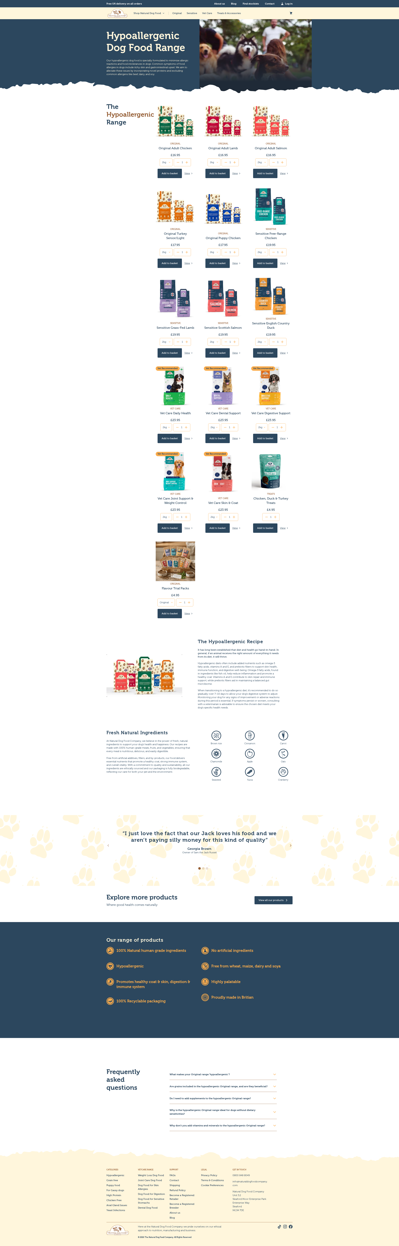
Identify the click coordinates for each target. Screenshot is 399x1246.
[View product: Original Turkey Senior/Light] (175, 227)
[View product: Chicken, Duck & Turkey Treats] (271, 492)
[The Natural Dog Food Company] (117, 13)
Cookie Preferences (212, 1185)
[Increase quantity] (187, 162)
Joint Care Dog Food (150, 1180)
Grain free (112, 1180)
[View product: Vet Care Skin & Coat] (223, 492)
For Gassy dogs (115, 1190)
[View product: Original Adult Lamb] (223, 140)
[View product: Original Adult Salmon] (271, 140)
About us (219, 3)
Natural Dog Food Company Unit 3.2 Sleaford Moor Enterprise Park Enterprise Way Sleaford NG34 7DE (249, 1201)
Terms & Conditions (212, 1180)
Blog (233, 3)
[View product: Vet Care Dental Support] (223, 404)
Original (177, 13)
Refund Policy (178, 1190)
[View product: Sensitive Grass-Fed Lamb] (175, 317)
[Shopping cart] (291, 13)
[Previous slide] (108, 845)
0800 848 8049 (241, 1175)
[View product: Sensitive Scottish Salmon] (223, 317)
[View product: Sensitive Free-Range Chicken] (271, 227)
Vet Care (207, 13)
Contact (269, 3)
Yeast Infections (115, 1210)
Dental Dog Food (148, 1207)
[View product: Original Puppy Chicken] (223, 227)
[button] (199, 868)
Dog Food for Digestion (151, 1194)
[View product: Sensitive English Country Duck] (271, 317)
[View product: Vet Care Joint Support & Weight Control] (175, 492)
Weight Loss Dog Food (151, 1175)
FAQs (172, 1175)
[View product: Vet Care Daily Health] (175, 404)
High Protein (113, 1195)
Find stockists (251, 3)
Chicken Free (114, 1200)
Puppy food (113, 1185)
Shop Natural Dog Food (147, 13)
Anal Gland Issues (116, 1205)
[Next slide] (291, 845)
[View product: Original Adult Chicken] (175, 140)
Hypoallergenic (115, 1175)
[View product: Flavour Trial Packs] (175, 580)
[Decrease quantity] (178, 162)
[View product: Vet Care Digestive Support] (271, 404)
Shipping (175, 1185)
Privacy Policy (209, 1175)
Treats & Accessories (229, 13)
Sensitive (192, 13)
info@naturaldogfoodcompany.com (250, 1183)
